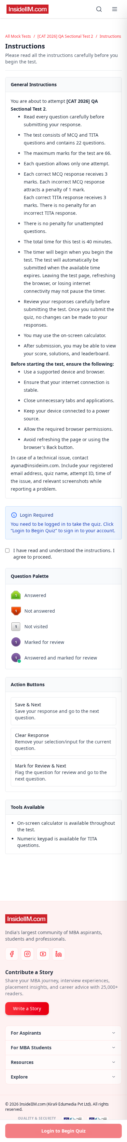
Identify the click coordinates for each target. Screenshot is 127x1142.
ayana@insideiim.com (35, 465)
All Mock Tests (18, 36)
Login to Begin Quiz (63, 1131)
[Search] (99, 9)
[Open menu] (114, 9)
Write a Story (27, 1008)
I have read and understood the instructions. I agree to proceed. (64, 553)
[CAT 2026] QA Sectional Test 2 (65, 36)
